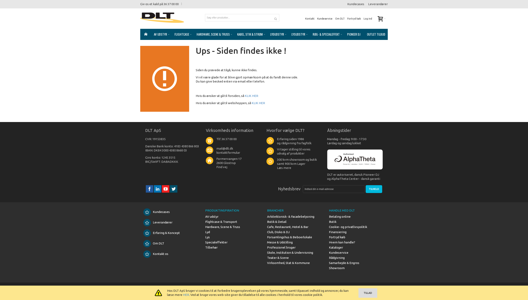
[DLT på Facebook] (150, 189)
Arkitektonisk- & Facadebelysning (290, 216)
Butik (332, 221)
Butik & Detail (276, 221)
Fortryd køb (354, 18)
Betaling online (340, 216)
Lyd (207, 232)
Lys (207, 237)
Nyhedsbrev (289, 188)
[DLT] (162, 18)
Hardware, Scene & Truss (222, 227)
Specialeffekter (216, 242)
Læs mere (284, 168)
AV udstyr (211, 216)
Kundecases (355, 4)
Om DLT (340, 18)
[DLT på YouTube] (166, 189)
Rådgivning (337, 257)
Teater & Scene (278, 257)
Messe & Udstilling (280, 242)
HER (186, 295)
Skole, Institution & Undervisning (290, 252)
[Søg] (275, 17)
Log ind (368, 18)
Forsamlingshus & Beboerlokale (289, 237)
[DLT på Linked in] (158, 189)
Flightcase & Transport (221, 221)
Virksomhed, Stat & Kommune (288, 263)
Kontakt (310, 18)
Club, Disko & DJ (278, 232)
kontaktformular (228, 152)
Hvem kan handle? (342, 242)
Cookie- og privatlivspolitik (348, 227)
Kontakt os (160, 254)
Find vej (221, 167)
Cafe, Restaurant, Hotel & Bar (287, 227)
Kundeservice (324, 18)
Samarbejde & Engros (344, 263)
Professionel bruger (281, 247)
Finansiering (337, 232)
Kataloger (336, 247)
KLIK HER (251, 96)
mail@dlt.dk (224, 148)
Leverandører (378, 4)
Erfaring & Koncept (166, 233)
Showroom (337, 268)
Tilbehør (211, 247)
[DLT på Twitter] (173, 189)
